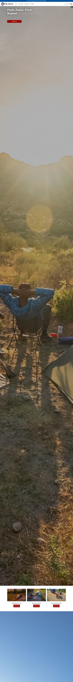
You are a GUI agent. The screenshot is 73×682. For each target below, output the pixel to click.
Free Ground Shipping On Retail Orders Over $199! (36, 0)
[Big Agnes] (7, 4)
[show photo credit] (72, 6)
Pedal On (14, 21)
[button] (67, 4)
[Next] (38, 584)
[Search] (65, 4)
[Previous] (35, 584)
